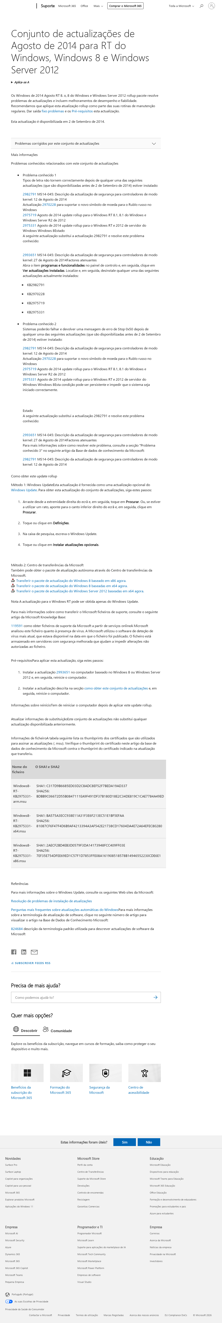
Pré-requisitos (82, 111)
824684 (17, 928)
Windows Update (24, 490)
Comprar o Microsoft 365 (125, 6)
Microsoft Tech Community (91, 1254)
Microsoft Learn (85, 1240)
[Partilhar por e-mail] (32, 951)
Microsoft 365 (67, 6)
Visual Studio (84, 1282)
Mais (97, 6)
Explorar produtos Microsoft (19, 1199)
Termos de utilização (87, 1315)
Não (149, 1142)
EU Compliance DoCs (176, 1315)
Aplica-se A (21, 82)
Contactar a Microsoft (40, 1315)
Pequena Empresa (14, 1282)
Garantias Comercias (88, 1206)
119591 (17, 625)
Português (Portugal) (22, 1294)
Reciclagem (83, 1199)
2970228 (49, 204)
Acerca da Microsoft (160, 1240)
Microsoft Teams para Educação (166, 1178)
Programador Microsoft (89, 1233)
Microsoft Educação (160, 1164)
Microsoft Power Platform (90, 1268)
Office (84, 6)
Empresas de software (89, 1275)
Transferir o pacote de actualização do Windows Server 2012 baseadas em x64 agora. (80, 591)
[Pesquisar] (155, 997)
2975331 (29, 225)
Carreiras (155, 1233)
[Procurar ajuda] (201, 5)
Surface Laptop (13, 1171)
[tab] (26, 1030)
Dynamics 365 (12, 1254)
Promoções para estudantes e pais (168, 1206)
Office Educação (158, 1192)
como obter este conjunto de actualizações (116, 688)
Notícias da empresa (160, 1247)
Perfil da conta (85, 1164)
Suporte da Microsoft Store (91, 1178)
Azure (8, 1247)
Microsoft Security (14, 1240)
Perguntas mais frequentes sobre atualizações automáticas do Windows (64, 909)
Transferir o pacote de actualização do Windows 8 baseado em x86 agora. (71, 580)
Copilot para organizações (19, 1178)
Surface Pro (11, 1164)
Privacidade (64, 1315)
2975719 (29, 215)
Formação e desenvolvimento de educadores (173, 1199)
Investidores (156, 1261)
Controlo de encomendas (90, 1192)
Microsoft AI (11, 1233)
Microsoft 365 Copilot (16, 1268)
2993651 (29, 254)
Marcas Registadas (114, 1315)
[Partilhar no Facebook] (14, 951)
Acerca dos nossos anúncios (144, 1315)
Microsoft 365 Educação (162, 1185)
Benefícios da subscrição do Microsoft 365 (21, 1092)
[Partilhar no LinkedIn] (22, 951)
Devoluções (83, 1185)
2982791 (29, 194)
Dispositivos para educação (164, 1171)
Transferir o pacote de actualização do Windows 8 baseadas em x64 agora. (71, 585)
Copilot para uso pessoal (18, 1185)
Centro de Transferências (90, 1171)
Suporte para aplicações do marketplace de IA (101, 1247)
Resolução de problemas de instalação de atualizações (51, 901)
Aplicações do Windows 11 (19, 1206)
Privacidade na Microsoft (163, 1254)
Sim (124, 1142)
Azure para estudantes (162, 1213)
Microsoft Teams (14, 1275)
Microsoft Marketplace (89, 1261)
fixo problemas (53, 111)
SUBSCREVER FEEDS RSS (32, 963)
